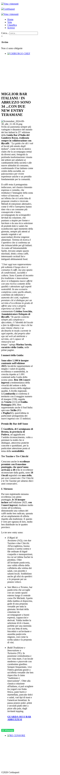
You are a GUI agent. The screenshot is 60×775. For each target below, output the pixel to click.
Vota (9, 22)
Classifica (12, 25)
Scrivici (11, 27)
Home (10, 19)
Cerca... (5, 33)
